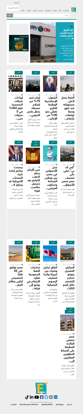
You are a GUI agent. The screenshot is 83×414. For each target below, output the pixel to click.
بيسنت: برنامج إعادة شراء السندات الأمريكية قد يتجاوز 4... (16, 176)
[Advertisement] (41, 224)
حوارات (54, 11)
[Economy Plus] (73, 9)
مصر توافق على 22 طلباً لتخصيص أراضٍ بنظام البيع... (16, 276)
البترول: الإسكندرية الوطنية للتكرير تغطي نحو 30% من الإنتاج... (51, 108)
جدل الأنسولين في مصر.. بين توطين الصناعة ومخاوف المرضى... (51, 178)
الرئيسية (66, 11)
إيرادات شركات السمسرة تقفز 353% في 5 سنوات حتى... (16, 108)
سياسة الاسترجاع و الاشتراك (28, 405)
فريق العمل (59, 405)
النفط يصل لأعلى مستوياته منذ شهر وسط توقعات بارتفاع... (67, 108)
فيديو (41, 11)
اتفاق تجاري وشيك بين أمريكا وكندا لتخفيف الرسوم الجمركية (50, 276)
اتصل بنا (13, 405)
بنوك (23, 11)
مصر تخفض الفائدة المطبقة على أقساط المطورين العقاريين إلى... (67, 349)
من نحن (69, 405)
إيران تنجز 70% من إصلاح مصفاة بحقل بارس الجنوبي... (33, 106)
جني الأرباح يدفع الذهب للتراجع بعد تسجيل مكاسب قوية (33, 180)
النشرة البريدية (13, 8)
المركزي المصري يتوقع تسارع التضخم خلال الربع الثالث (68, 278)
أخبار (60, 11)
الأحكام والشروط (47, 405)
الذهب (35, 11)
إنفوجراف (47, 11)
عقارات (28, 11)
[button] (51, 59)
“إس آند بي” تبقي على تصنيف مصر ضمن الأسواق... (68, 176)
